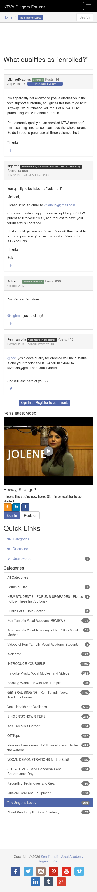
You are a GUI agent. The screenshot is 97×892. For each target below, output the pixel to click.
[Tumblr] (48, 881)
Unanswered (50, 558)
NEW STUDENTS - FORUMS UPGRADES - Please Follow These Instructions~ (47, 598)
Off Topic (47, 735)
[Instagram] (41, 871)
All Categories (17, 577)
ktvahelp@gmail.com (59, 204)
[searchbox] (85, 17)
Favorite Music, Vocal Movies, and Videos (47, 673)
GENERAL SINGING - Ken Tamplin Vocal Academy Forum (47, 694)
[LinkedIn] (35, 881)
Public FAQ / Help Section (47, 610)
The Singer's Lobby (45, 83)
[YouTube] (66, 871)
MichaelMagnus (19, 79)
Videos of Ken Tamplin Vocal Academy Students (47, 644)
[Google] (61, 881)
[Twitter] (28, 871)
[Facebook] (15, 871)
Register (42, 402)
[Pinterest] (53, 871)
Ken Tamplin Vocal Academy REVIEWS (47, 620)
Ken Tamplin (16, 339)
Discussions (21, 548)
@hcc (11, 358)
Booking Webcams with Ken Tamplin (47, 682)
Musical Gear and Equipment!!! (47, 793)
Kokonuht (14, 281)
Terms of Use (47, 587)
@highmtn (15, 315)
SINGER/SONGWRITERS (47, 716)
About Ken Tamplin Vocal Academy (47, 812)
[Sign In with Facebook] (25, 507)
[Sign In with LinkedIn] (16, 507)
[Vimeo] (79, 871)
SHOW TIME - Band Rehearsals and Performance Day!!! (47, 771)
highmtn (13, 166)
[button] (10, 150)
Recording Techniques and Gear (47, 783)
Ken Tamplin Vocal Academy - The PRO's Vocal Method (47, 632)
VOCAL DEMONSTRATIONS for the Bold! (47, 759)
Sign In (25, 402)
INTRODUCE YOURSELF (47, 663)
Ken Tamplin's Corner (47, 725)
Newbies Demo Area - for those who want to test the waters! (47, 747)
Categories (20, 538)
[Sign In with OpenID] (8, 507)
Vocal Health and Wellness (47, 706)
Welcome (47, 654)
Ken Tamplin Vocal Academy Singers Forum (24, 6)
